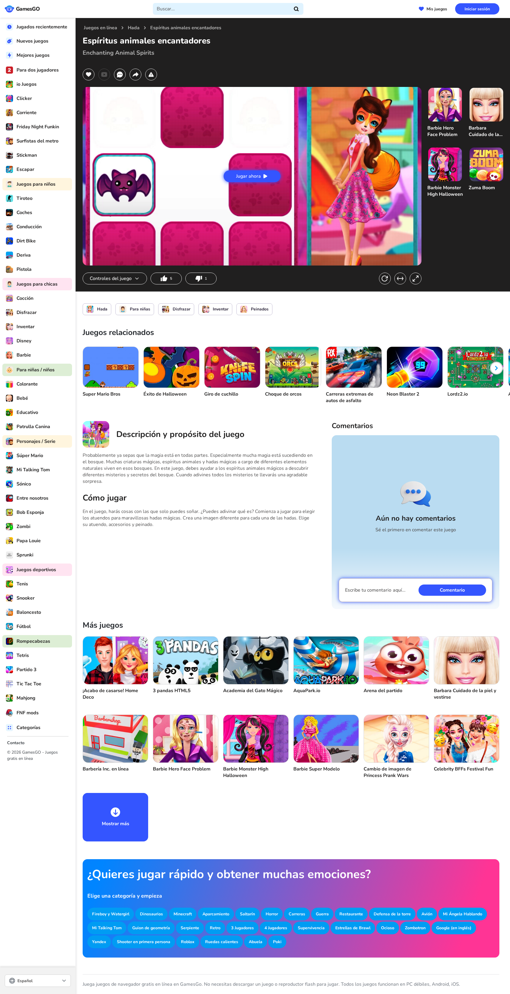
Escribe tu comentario (375, 590)
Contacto (15, 743)
